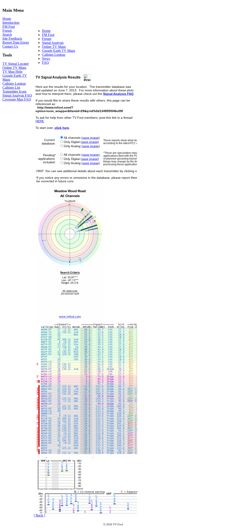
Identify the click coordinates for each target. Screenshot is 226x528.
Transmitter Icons (14, 91)
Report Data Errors (15, 42)
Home (6, 19)
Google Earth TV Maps (58, 51)
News (46, 58)
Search (7, 34)
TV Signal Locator (15, 64)
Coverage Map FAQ (16, 99)
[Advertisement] (114, 14)
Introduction (10, 22)
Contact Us (10, 46)
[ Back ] (39, 515)
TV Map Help (12, 71)
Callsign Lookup (14, 83)
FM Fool (8, 26)
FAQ (45, 62)
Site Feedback (12, 38)
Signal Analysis (53, 43)
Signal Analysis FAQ (17, 95)
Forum (7, 30)
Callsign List (11, 87)
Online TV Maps (14, 68)
